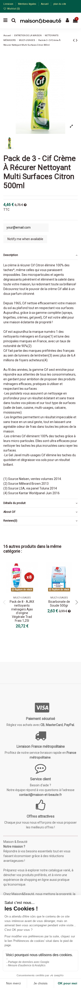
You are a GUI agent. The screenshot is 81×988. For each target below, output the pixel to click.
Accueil (45, 3)
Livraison (8, 3)
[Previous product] (74, 40)
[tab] (40, 255)
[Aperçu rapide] (34, 576)
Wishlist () (13, 8)
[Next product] (77, 40)
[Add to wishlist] (34, 568)
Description (10, 255)
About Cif (9, 511)
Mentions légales (27, 3)
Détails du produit (14, 503)
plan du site (59, 3)
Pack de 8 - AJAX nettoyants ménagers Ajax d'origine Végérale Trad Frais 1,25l (22, 611)
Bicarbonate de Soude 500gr (59, 603)
